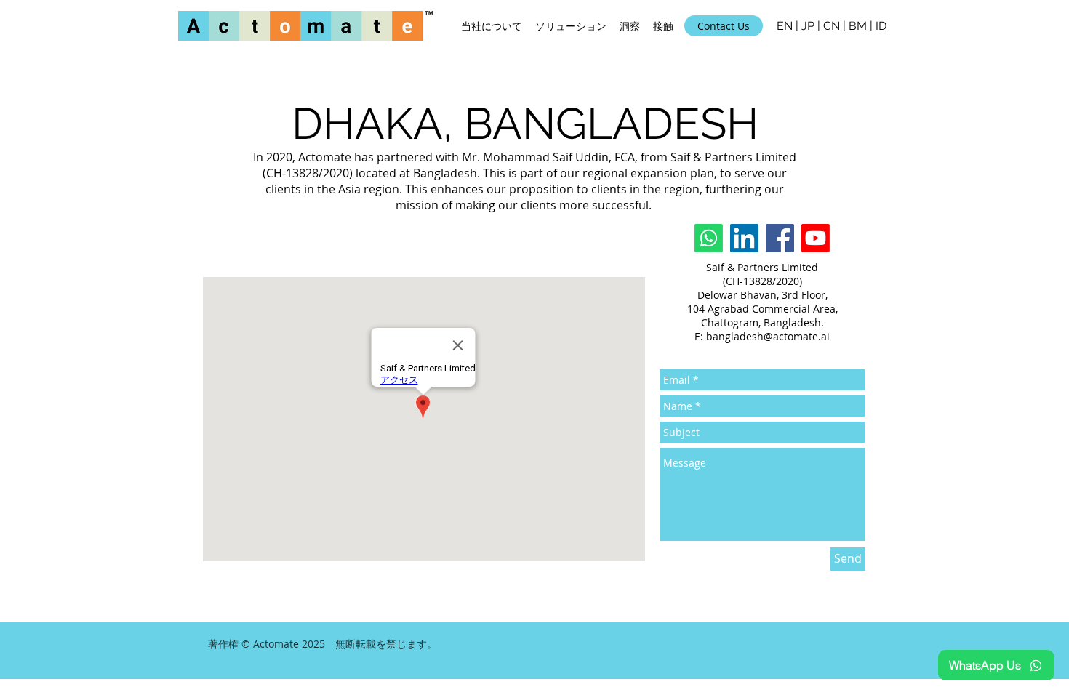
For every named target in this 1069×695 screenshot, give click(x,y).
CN (831, 26)
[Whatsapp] (708, 238)
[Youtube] (815, 238)
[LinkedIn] (744, 238)
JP (807, 26)
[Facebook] (780, 238)
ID (881, 26)
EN (785, 26)
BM (858, 26)
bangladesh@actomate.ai (768, 336)
